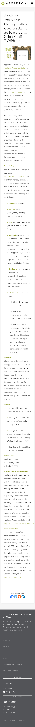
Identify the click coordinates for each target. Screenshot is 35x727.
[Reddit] (19, 596)
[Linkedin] (23, 596)
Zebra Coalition (16, 92)
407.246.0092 (9, 688)
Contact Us (10, 683)
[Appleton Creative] (13, 3)
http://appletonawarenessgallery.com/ (19, 523)
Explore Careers (17, 696)
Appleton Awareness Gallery (15, 68)
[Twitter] (15, 596)
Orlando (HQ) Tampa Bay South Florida (9, 710)
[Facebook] (12, 596)
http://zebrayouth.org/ (13, 577)
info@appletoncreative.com (15, 176)
